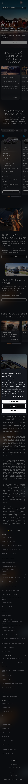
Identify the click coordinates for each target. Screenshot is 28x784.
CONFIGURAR (14, 406)
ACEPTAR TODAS (14, 401)
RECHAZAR (14, 410)
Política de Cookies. (19, 397)
